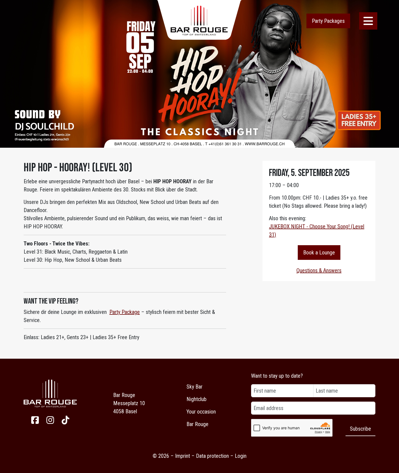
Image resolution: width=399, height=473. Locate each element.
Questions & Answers (318, 270)
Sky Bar (194, 386)
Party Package (124, 312)
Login (240, 456)
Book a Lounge (319, 252)
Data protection (212, 456)
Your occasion (201, 411)
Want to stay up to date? (277, 376)
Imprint (182, 456)
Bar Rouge (197, 424)
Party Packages (328, 21)
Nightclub (196, 399)
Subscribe (360, 428)
